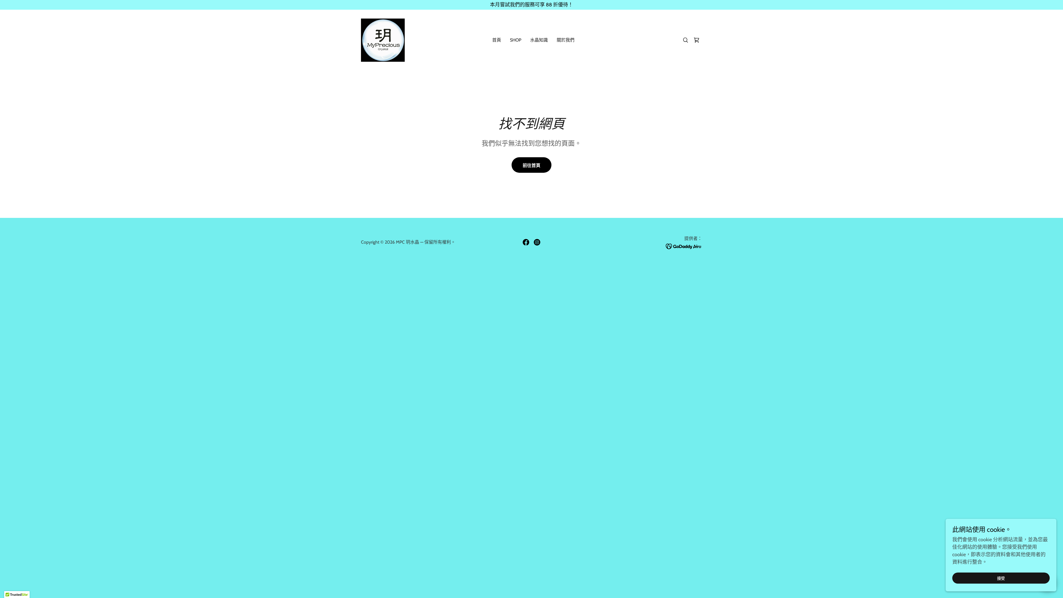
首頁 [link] (496, 40)
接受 (1001, 578)
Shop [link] (515, 40)
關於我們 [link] (565, 40)
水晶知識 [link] (539, 40)
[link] (383, 40)
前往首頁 (531, 165)
